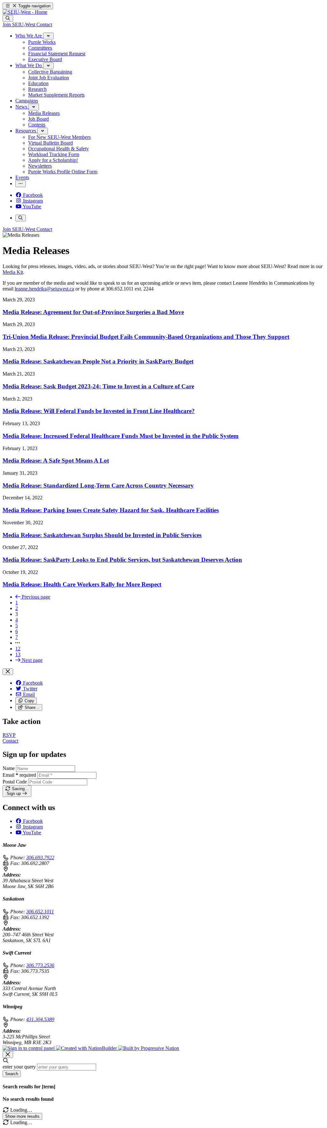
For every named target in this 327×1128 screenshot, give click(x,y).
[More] (48, 36)
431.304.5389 (40, 1019)
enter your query (19, 1066)
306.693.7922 (40, 857)
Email (19, 775)
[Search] (8, 18)
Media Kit (13, 272)
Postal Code (15, 781)
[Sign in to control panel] (29, 1048)
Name (9, 768)
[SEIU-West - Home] (25, 12)
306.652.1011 (40, 911)
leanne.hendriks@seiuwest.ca (44, 288)
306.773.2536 (40, 965)
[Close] (8, 671)
